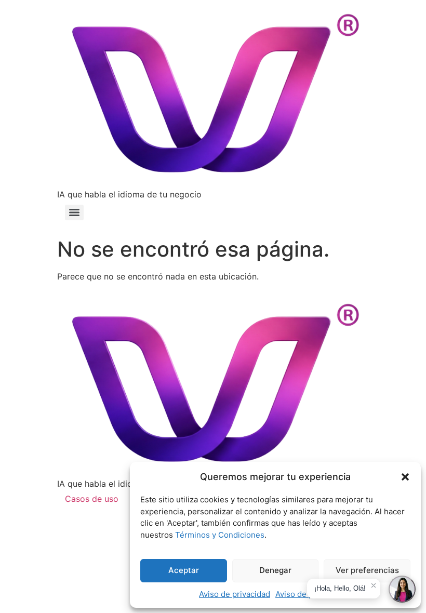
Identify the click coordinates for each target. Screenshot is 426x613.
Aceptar (183, 570)
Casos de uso (91, 499)
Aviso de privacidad (234, 594)
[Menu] (74, 212)
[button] (405, 477)
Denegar (275, 570)
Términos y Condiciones (219, 535)
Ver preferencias (367, 570)
